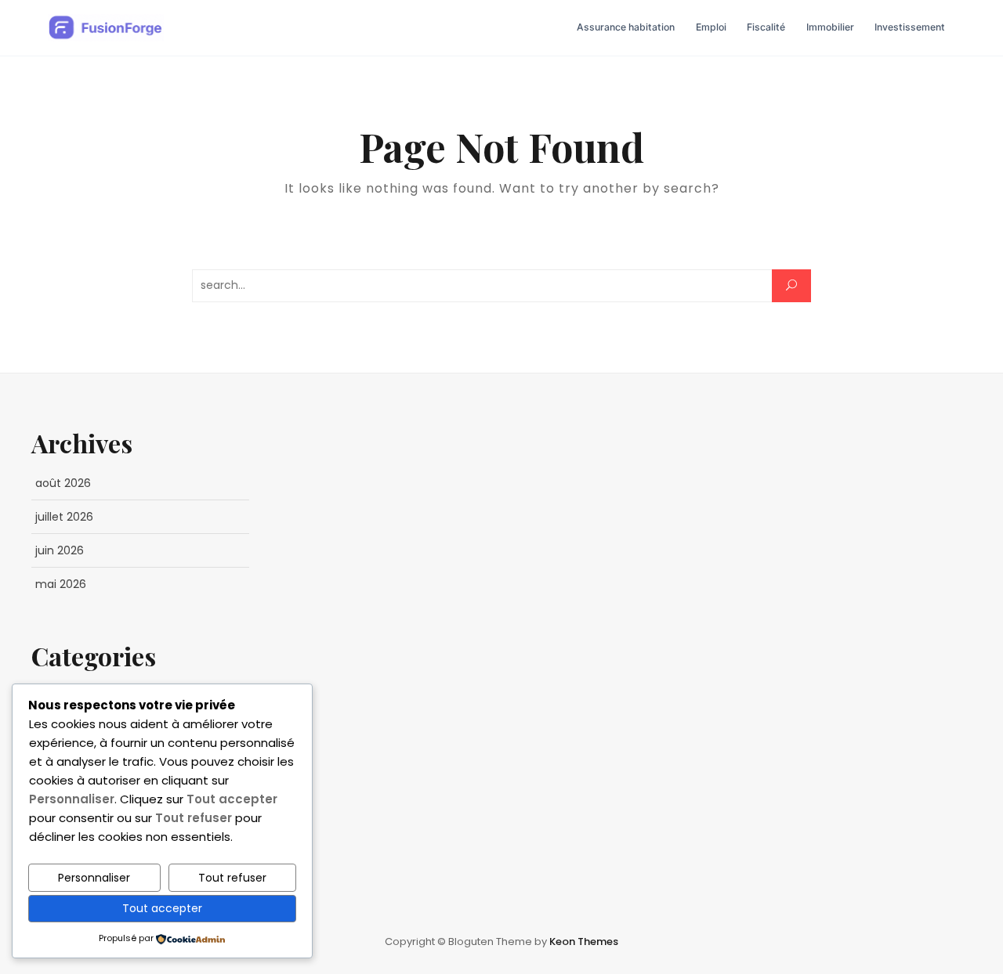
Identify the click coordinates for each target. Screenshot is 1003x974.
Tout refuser (232, 878)
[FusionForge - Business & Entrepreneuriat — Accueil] (106, 28)
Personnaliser (94, 878)
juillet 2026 (64, 517)
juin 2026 (59, 550)
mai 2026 (60, 584)
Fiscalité (766, 27)
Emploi (711, 27)
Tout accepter (162, 908)
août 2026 (63, 483)
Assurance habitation (626, 27)
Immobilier (830, 27)
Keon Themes (583, 941)
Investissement (909, 27)
